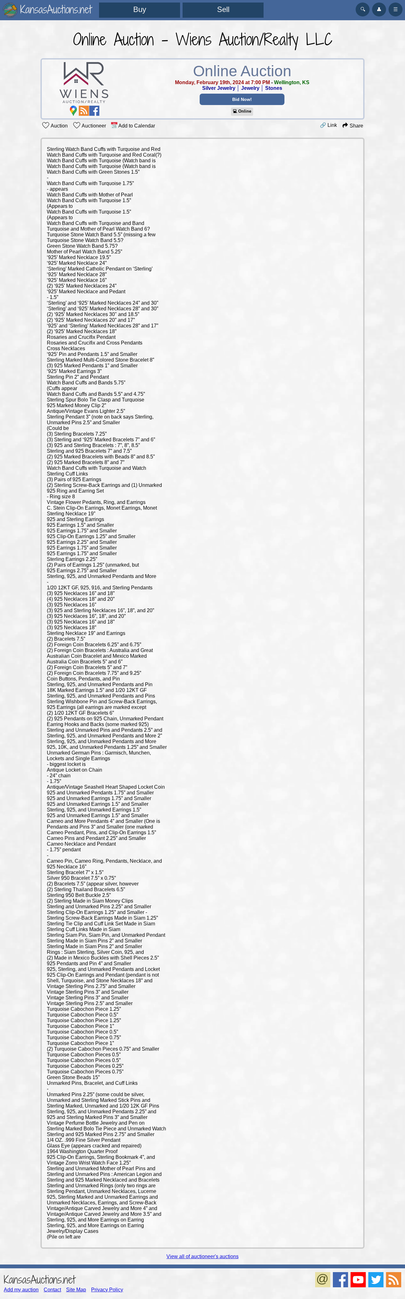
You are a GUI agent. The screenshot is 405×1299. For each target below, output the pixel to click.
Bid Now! (242, 99)
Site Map (76, 1289)
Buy (139, 9)
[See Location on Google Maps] (73, 111)
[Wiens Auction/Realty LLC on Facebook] (94, 111)
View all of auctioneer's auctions (202, 1256)
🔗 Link (328, 125)
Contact (52, 1289)
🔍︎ (362, 9)
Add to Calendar (136, 125)
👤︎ (379, 9)
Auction (59, 125)
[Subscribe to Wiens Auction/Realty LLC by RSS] (84, 111)
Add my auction (21, 1289)
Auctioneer (93, 125)
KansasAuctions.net (39, 1279)
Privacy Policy (107, 1289)
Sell (223, 9)
